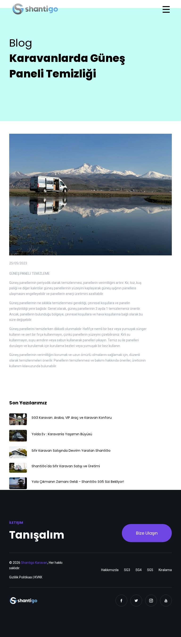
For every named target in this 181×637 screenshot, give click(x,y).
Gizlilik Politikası (20, 577)
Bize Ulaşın (147, 533)
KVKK (38, 577)
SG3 (127, 570)
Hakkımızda (110, 570)
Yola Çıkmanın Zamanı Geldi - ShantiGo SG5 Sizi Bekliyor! (78, 481)
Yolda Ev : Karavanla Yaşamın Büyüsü (62, 434)
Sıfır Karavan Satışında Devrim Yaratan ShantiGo (71, 450)
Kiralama (165, 570)
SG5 (150, 570)
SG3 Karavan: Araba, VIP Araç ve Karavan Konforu (72, 417)
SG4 (139, 570)
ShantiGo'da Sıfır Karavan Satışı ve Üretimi (66, 466)
